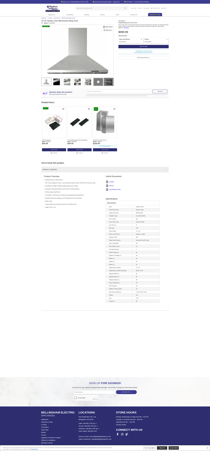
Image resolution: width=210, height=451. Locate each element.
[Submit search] (125, 8)
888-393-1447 (92, 431)
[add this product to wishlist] (63, 109)
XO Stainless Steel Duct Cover (99, 140)
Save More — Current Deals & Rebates (137, 2)
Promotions (69, 14)
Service (102, 14)
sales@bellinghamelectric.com (101, 439)
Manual (111, 185)
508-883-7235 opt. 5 (89, 423)
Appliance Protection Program (51, 438)
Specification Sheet (115, 189)
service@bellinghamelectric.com (100, 436)
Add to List (108, 30)
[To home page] (53, 8)
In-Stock (44, 425)
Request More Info (144, 57)
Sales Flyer (45, 430)
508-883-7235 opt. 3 (92, 428)
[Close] (207, 448)
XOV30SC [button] (52, 23)
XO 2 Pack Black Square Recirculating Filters (77, 140)
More (117, 14)
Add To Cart (143, 46)
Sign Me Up (125, 392)
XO (42, 23)
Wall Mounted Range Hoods (68, 18)
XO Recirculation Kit (46, 140)
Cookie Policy (34, 449)
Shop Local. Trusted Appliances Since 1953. (76, 2)
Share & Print (108, 26)
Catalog (111, 181)
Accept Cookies (174, 448)
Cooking (50, 18)
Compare (55, 153)
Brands (87, 14)
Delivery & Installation (48, 440)
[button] (132, 8)
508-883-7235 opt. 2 (91, 426)
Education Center (47, 443)
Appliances (51, 14)
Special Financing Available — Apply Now (107, 2)
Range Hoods (57, 18)
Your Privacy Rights (149, 448)
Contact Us (133, 14)
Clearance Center (155, 14)
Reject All (162, 448)
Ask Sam (160, 91)
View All (108, 81)
